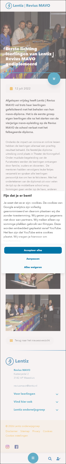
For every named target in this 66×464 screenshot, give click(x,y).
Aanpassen (33, 258)
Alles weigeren (33, 267)
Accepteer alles (33, 250)
